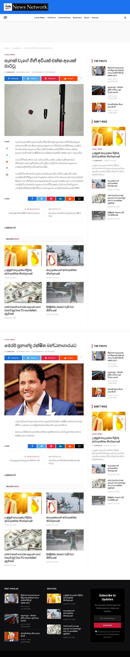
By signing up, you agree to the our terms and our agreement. (108, 634)
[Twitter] (7, 155)
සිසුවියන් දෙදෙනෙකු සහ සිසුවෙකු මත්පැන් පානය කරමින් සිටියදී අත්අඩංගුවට (116, 71)
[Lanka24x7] (26, 7)
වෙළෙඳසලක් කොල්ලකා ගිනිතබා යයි (25, 460)
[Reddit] (7, 161)
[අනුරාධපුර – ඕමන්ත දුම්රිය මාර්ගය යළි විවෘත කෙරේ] (98, 90)
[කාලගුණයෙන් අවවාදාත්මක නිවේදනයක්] (65, 255)
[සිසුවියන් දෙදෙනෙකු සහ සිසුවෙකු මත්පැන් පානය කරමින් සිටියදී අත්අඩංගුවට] (98, 70)
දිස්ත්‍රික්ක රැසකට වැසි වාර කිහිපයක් (60, 308)
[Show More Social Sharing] (80, 78)
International (64, 17)
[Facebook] (7, 148)
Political (52, 17)
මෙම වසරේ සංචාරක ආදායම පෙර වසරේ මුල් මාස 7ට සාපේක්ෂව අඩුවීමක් (22, 310)
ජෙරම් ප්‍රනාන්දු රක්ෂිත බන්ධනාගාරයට (24, 213)
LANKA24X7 (11, 72)
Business (77, 17)
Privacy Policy (114, 634)
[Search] (125, 17)
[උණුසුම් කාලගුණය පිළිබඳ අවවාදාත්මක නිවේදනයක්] (23, 255)
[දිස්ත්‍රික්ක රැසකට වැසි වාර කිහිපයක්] (65, 292)
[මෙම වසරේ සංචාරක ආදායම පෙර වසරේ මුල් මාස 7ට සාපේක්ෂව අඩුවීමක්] (23, 292)
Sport (86, 17)
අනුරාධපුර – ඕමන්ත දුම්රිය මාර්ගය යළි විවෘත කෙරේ (115, 89)
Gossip (95, 17)
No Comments (39, 72)
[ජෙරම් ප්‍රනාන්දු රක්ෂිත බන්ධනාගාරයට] (44, 389)
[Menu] (5, 17)
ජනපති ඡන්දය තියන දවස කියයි (115, 105)
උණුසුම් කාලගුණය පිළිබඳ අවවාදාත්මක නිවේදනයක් (18, 271)
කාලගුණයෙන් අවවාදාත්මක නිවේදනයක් (61, 271)
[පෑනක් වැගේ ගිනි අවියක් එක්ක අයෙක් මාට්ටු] (44, 110)
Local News (39, 17)
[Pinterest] (7, 168)
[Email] (7, 174)
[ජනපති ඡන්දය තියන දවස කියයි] (98, 107)
